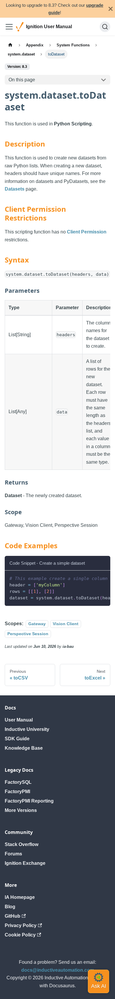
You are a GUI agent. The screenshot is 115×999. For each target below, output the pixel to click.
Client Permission (86, 231)
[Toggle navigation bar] (9, 26)
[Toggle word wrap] (92, 578)
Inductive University (27, 729)
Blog (10, 906)
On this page (22, 79)
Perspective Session (27, 633)
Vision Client (65, 623)
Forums (13, 853)
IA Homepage (20, 897)
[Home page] (10, 44)
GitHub (12, 916)
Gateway (37, 623)
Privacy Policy (21, 925)
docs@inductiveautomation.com (57, 970)
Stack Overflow (21, 844)
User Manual (19, 719)
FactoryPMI (17, 791)
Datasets (14, 188)
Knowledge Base (24, 748)
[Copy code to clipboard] (103, 578)
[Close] (110, 9)
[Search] (105, 26)
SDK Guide (17, 738)
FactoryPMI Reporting (29, 800)
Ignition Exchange (25, 863)
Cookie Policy (20, 934)
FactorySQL (18, 782)
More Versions (21, 810)
